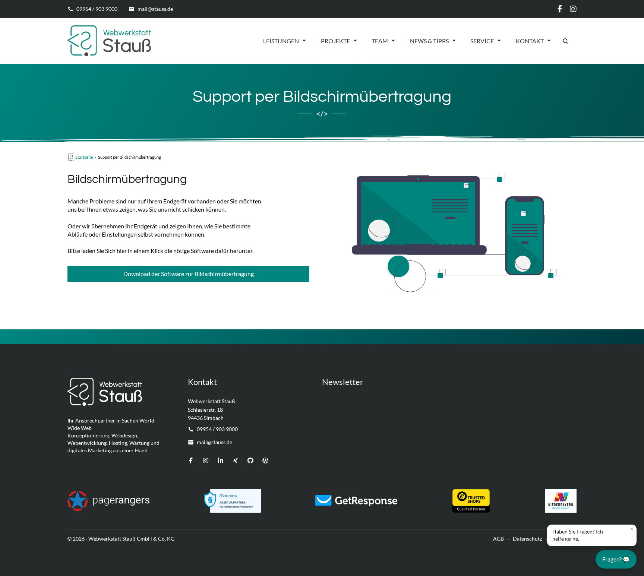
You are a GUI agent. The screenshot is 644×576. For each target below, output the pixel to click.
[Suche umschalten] (565, 41)
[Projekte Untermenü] (355, 40)
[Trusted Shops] (471, 501)
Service (482, 40)
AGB (498, 538)
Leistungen (281, 40)
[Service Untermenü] (499, 40)
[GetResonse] (356, 501)
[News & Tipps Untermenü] (454, 40)
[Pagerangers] (108, 501)
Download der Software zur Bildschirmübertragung (188, 273)
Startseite (84, 157)
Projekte (335, 40)
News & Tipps (429, 40)
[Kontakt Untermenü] (549, 40)
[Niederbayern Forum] (561, 501)
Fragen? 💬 (616, 559)
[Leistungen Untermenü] (304, 40)
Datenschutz (527, 538)
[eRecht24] (232, 501)
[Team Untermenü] (393, 40)
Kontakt (530, 40)
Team (380, 40)
